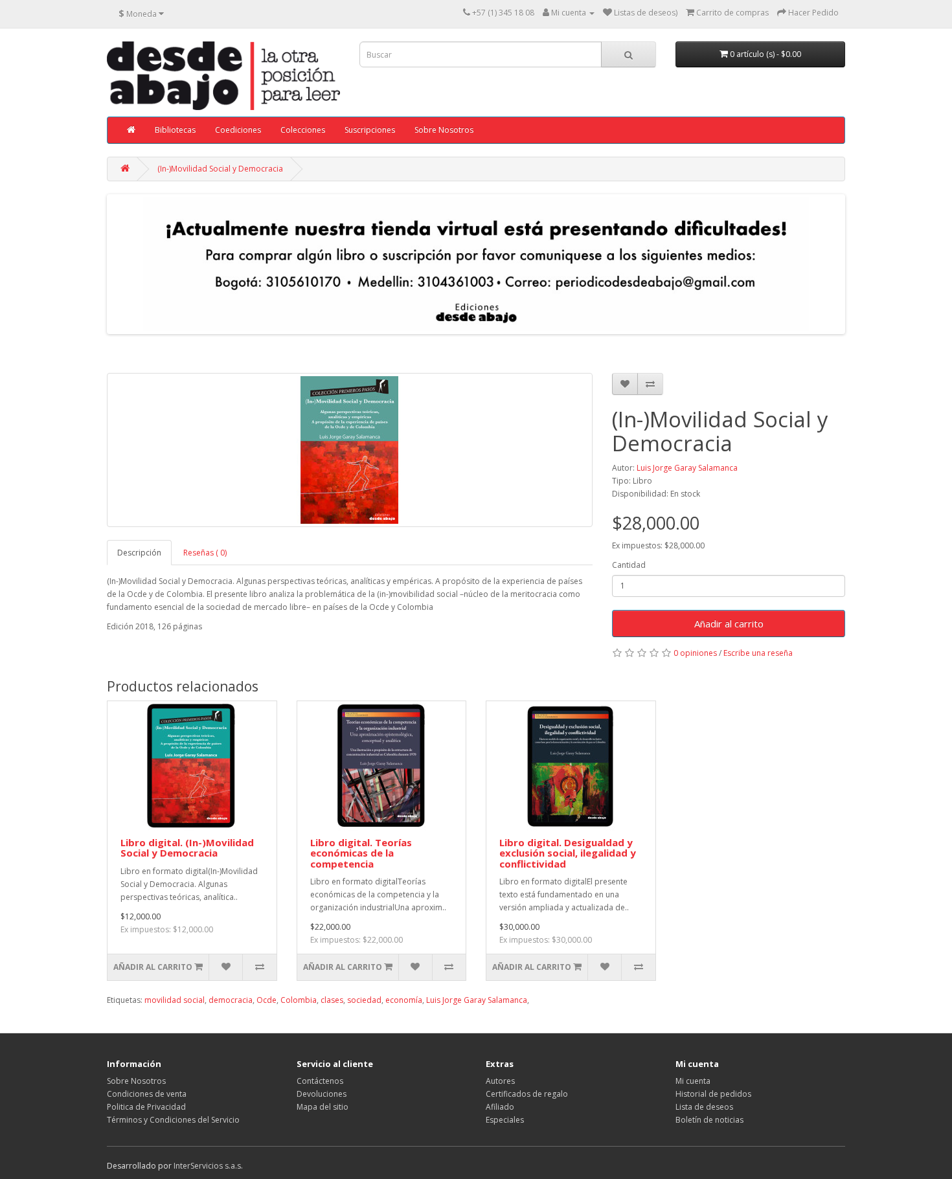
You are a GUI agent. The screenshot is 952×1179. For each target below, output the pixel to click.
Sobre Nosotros (443, 129)
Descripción (139, 552)
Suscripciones (370, 129)
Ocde (266, 999)
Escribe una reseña (758, 652)
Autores (500, 1080)
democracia (231, 999)
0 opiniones (695, 652)
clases (332, 999)
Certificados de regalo (527, 1093)
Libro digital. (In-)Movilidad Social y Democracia (187, 848)
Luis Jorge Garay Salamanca (687, 467)
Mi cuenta (692, 1080)
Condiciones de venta (147, 1093)
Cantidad (629, 564)
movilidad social (174, 999)
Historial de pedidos (713, 1093)
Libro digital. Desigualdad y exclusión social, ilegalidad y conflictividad (567, 853)
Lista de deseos (704, 1106)
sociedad (364, 999)
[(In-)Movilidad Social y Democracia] (350, 450)
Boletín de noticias (709, 1119)
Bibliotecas (175, 129)
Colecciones (302, 129)
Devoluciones (321, 1093)
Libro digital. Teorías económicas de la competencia (361, 853)
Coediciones (238, 129)
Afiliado (500, 1106)
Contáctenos (320, 1080)
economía (403, 999)
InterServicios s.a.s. (208, 1165)
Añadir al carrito (729, 623)
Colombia (298, 999)
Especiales (505, 1119)
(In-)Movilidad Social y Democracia (220, 168)
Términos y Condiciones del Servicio (173, 1119)
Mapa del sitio (322, 1106)
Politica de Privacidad (146, 1106)
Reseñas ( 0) (205, 552)
